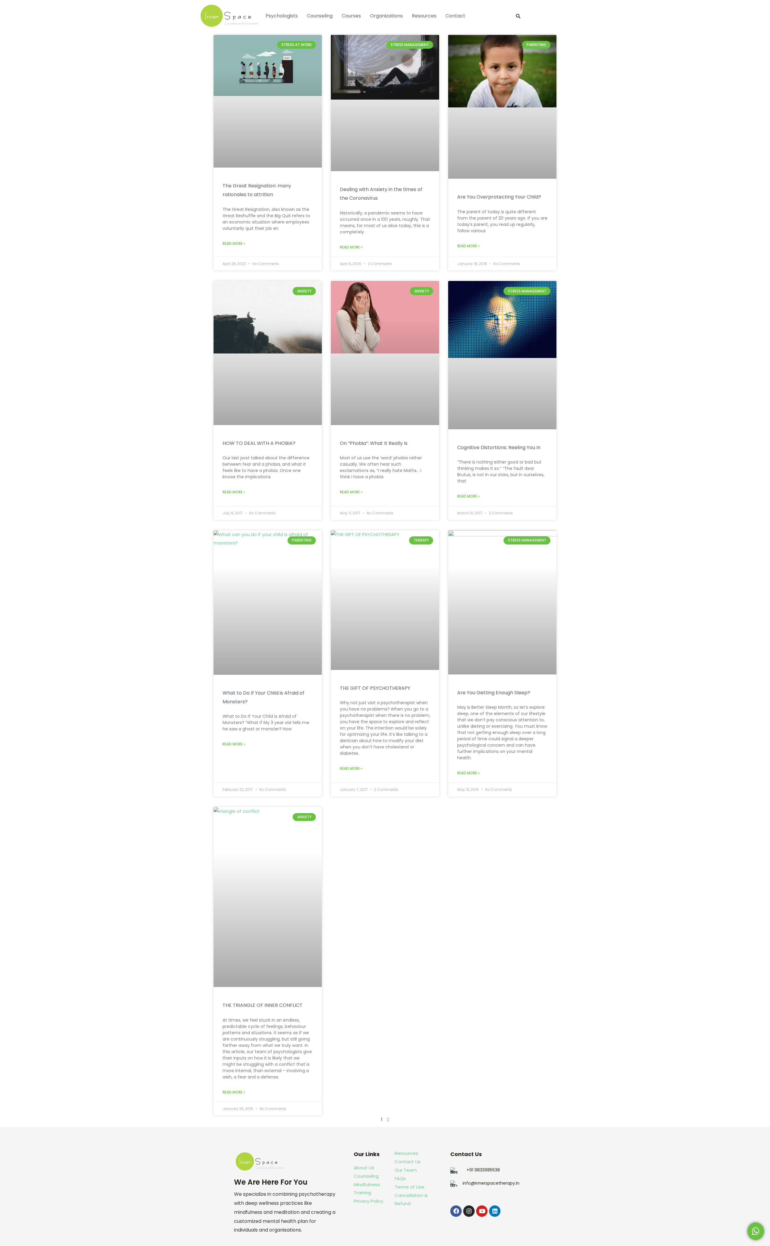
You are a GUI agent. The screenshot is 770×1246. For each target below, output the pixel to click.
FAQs (400, 1178)
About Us (364, 1167)
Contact (455, 15)
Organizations (386, 15)
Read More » (234, 243)
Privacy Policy (368, 1201)
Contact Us (407, 1161)
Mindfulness (367, 1184)
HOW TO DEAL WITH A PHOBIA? (259, 443)
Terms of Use (409, 1187)
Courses (351, 15)
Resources (424, 15)
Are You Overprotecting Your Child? (499, 196)
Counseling (320, 15)
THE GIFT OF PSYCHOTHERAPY (375, 688)
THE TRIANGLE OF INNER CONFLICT (263, 1005)
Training (363, 1192)
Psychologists (282, 15)
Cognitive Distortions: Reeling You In (499, 447)
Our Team (406, 1170)
